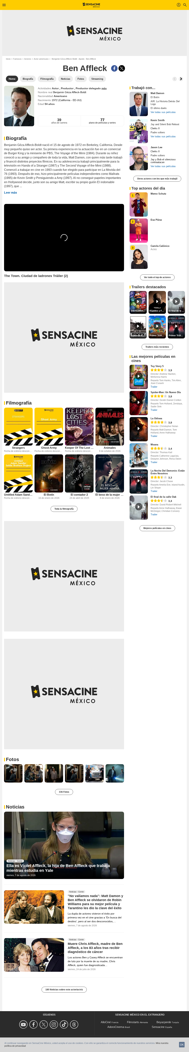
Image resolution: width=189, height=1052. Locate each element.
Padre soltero (158, 132)
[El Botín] (49, 473)
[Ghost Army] (49, 427)
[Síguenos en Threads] (74, 1024)
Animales (110, 447)
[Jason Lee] (139, 158)
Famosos (17, 59)
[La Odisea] (139, 429)
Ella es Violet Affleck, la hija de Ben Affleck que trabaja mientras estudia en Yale (58, 868)
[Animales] (109, 427)
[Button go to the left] (174, 79)
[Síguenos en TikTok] (64, 1024)
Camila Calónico (160, 246)
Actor (55, 88)
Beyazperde (164, 1022)
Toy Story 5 (157, 366)
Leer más (10, 192)
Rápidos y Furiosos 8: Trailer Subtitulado (158, 311)
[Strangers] (18, 427)
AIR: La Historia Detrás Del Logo (165, 102)
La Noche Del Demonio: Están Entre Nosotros (168, 472)
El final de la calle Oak (163, 496)
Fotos (12, 759)
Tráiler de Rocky (138, 335)
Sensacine (158, 1026)
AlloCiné (106, 1022)
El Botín (49, 494)
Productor (67, 88)
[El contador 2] (79, 473)
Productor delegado (89, 88)
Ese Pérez (156, 219)
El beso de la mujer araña (109, 494)
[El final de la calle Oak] (139, 507)
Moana (154, 444)
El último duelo (158, 108)
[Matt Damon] (139, 104)
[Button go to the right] (181, 79)
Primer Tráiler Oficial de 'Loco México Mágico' (158, 335)
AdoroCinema (115, 1026)
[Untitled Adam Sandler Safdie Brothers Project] (18, 473)
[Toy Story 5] (139, 377)
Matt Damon (157, 93)
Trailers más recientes (157, 347)
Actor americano (41, 59)
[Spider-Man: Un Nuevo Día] (139, 403)
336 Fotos (64, 792)
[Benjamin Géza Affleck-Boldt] (19, 106)
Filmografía (19, 403)
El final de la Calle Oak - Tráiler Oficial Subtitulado (177, 311)
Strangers (18, 447)
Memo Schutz (158, 193)
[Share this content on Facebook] (114, 68)
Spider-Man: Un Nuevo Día (166, 392)
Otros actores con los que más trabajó (157, 178)
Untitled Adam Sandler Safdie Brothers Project (18, 494)
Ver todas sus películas (163, 112)
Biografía (16, 138)
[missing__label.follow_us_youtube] (24, 1024)
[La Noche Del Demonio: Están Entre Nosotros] (139, 481)
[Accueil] (91, 5)
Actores (27, 59)
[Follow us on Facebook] (34, 1024)
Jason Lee (156, 147)
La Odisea (156, 418)
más (104, 88)
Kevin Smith (158, 120)
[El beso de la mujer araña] (109, 473)
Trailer (154, 386)
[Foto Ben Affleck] (13, 773)
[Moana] (139, 455)
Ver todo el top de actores (157, 277)
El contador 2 (79, 494)
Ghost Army (49, 447)
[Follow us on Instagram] (54, 1024)
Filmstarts (133, 1022)
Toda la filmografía (64, 509)
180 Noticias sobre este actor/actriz (64, 989)
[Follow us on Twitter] (44, 1024)
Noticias (15, 807)
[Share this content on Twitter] (121, 68)
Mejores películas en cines (157, 528)
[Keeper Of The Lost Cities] (79, 427)
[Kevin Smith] (139, 131)
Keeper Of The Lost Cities (79, 447)
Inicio (8, 59)
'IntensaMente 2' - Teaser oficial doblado (138, 311)
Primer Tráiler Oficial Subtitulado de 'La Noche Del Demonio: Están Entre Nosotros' (177, 335)
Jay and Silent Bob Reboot (165, 124)
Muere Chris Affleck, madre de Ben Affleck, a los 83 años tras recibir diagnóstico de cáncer (95, 948)
